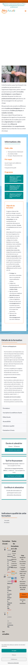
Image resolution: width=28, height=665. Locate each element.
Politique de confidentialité (13, 663)
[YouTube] (16, 581)
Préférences (14, 659)
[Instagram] (12, 581)
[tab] (14, 346)
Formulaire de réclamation (23, 601)
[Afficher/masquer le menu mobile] (25, 11)
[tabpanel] (14, 377)
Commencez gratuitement (14, 1)
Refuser (14, 655)
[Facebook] (16, 578)
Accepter (14, 650)
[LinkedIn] (12, 578)
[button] (14, 178)
